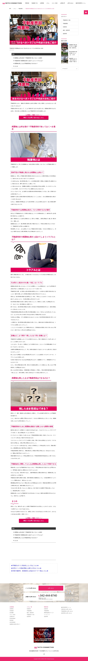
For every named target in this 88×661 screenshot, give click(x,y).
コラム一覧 (29, 606)
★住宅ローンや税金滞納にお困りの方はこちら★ (26, 568)
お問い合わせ (70, 3)
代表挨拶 (11, 610)
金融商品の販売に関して (15, 624)
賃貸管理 (65, 33)
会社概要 (11, 612)
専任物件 (11, 620)
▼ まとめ (15, 66)
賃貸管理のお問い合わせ (66, 613)
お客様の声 (62, 3)
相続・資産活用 (66, 30)
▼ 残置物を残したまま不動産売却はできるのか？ (25, 63)
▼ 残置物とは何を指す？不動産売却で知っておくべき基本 (27, 58)
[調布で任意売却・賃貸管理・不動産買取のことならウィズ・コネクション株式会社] (13, 3)
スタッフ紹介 (55, 3)
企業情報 (42, 3)
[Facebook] (44, 654)
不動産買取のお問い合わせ (67, 611)
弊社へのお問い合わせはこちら (34, 117)
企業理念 (11, 608)
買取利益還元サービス (49, 612)
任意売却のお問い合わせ (66, 609)
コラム (47, 3)
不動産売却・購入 (67, 20)
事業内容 (27, 3)
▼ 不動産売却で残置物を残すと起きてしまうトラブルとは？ (28, 60)
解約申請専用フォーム (80, 3)
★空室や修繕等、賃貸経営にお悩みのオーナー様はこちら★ (29, 571)
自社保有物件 (12, 622)
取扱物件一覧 (34, 3)
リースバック (47, 614)
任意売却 (65, 26)
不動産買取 (13, 43)
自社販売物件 (12, 618)
